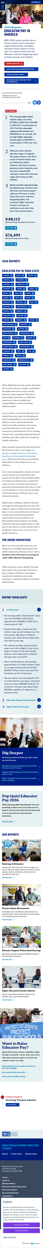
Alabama (6, 275)
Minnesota (19, 311)
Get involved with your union (13, 1072)
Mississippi (7, 315)
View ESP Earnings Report (15, 74)
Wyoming (6, 369)
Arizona (30, 275)
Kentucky (6, 302)
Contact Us (5, 1180)
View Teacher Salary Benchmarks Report (20, 69)
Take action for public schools (13, 1076)
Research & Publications (10, 1193)
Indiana (5, 297)
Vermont (6, 355)
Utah (29, 351)
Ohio (4, 337)
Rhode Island (23, 342)
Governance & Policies (9, 1190)
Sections (35, 2)
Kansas (28, 297)
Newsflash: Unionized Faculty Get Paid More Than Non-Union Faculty (19, 767)
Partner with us (16, 1154)
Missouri (20, 315)
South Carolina (8, 346)
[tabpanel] (21, 652)
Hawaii (5, 293)
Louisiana (20, 302)
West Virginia (7, 364)
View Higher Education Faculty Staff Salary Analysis (18, 81)
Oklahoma (16, 337)
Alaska (18, 275)
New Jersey (24, 324)
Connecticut (21, 284)
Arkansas (6, 280)
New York (21, 329)
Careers (5, 1177)
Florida (19, 288)
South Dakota (25, 346)
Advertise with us (31, 1154)
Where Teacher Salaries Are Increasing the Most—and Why (19, 779)
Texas (19, 351)
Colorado (6, 284)
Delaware (6, 288)
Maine (32, 302)
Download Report (13, 63)
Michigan (6, 311)
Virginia (19, 355)
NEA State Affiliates (8, 1183)
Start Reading (11, 1104)
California (20, 280)
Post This (10, 228)
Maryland (6, 306)
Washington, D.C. (24, 360)
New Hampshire (8, 324)
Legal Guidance (7, 1196)
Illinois (28, 293)
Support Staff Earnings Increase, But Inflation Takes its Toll (20, 773)
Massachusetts (22, 306)
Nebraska (19, 320)
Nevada (32, 320)
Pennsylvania (7, 342)
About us (5, 1154)
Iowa (17, 297)
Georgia (31, 288)
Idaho (17, 293)
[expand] (39, 609)
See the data (7, 877)
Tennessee (6, 351)
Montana (6, 320)
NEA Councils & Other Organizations (14, 1187)
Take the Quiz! (7, 822)
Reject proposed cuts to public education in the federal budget (19, 1067)
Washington (7, 360)
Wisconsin (23, 364)
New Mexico (7, 329)
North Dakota (25, 333)
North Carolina (8, 333)
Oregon (29, 337)
